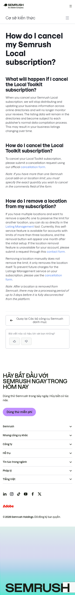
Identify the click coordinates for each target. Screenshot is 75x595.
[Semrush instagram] (11, 494)
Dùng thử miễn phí (19, 412)
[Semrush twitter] (39, 494)
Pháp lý (7, 470)
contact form (56, 251)
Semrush (8, 426)
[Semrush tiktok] (18, 494)
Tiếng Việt (9, 479)
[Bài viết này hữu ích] (14, 341)
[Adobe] (8, 506)
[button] (26, 341)
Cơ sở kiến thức (20, 18)
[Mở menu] (70, 6)
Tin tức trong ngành (15, 462)
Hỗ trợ (7, 453)
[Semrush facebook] (32, 494)
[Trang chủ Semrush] (13, 6)
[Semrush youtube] (25, 494)
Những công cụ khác (15, 435)
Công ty (7, 444)
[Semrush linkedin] (4, 494)
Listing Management (20, 226)
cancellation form (33, 167)
